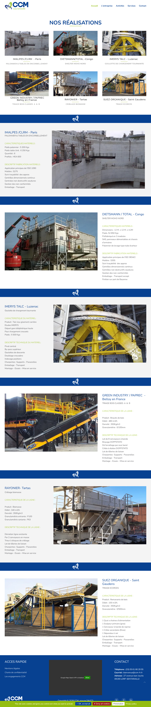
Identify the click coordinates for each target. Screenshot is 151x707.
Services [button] (131, 5)
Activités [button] (120, 5)
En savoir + (27, 48)
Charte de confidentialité (16, 672)
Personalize (118, 704)
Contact (142, 5)
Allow (87, 678)
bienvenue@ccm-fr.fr (133, 672)
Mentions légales (12, 668)
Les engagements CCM (15, 676)
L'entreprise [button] (106, 5)
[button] (144, 682)
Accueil (94, 5)
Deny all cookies (102, 704)
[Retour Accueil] (17, 6)
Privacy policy (131, 704)
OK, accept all (84, 704)
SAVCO (89, 700)
